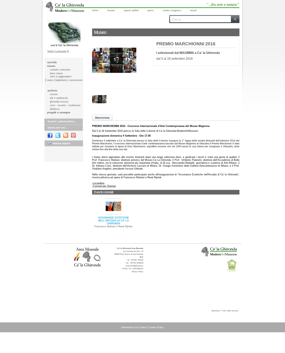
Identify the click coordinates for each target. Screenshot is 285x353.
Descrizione (102, 117)
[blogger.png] (66, 135)
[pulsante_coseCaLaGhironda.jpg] (64, 34)
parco (151, 10)
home (95, 10)
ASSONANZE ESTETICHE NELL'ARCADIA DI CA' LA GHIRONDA (113, 220)
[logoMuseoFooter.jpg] (87, 257)
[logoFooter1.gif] (219, 251)
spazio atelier (131, 10)
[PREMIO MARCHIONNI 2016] (114, 81)
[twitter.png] (58, 135)
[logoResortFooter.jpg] (231, 265)
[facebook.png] (50, 135)
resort (193, 10)
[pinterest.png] (73, 135)
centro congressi (172, 10)
